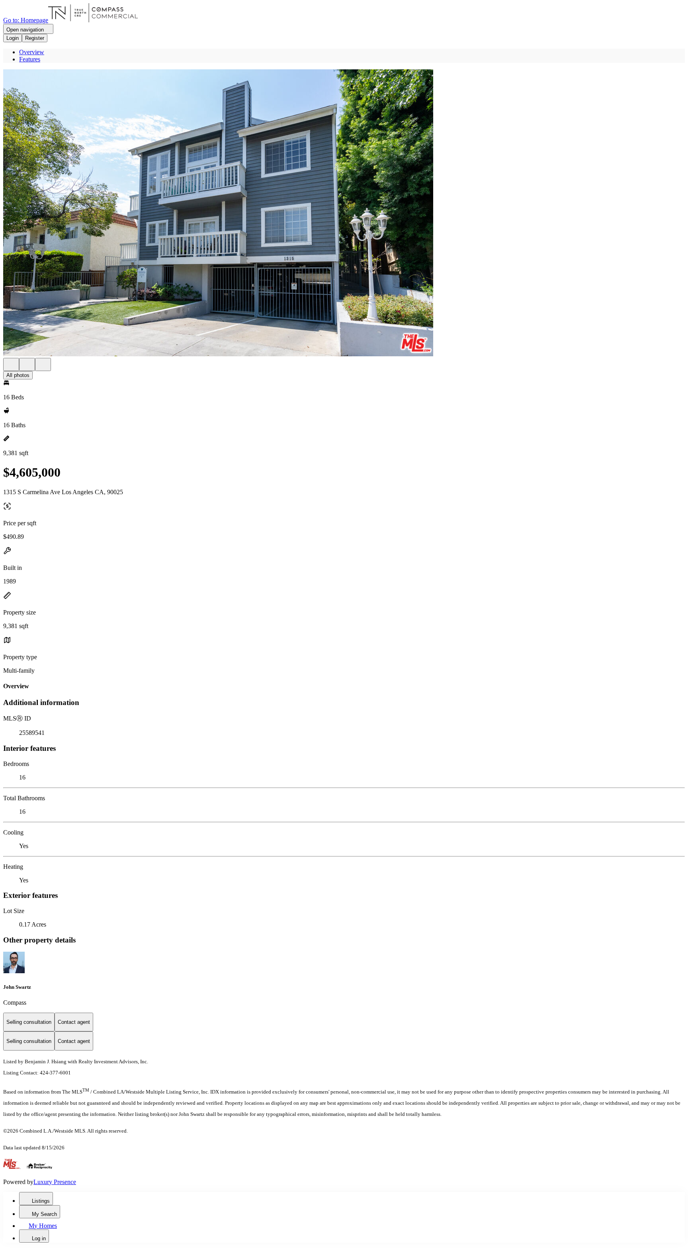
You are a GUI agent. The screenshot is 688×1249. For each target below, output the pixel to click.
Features (29, 59)
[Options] (11, 364)
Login (12, 38)
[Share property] (43, 364)
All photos (17, 375)
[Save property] (27, 364)
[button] (344, 213)
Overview (31, 52)
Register (34, 38)
